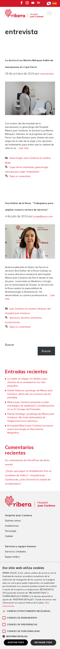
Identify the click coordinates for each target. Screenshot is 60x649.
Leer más (24, 148)
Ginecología (16, 157)
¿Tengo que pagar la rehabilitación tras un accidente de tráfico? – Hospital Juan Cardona (28, 475)
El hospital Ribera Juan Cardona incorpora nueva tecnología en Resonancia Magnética (30, 429)
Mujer (8, 162)
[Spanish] (55, 3)
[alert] (30, 605)
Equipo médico (12, 556)
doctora (25, 317)
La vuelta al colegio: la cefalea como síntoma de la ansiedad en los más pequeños (27, 382)
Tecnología (10, 531)
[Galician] (49, 3)
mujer (22, 171)
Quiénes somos (13, 520)
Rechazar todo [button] (43, 642)
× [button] (56, 566)
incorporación (12, 322)
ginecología (41, 167)
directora (15, 317)
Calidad (9, 536)
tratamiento (32, 171)
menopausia (11, 171)
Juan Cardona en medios (37, 157)
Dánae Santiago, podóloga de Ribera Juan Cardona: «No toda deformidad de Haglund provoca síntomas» (30, 417)
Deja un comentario (20, 176)
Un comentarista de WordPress (22, 460)
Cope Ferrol (16, 167)
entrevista (28, 167)
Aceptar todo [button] (16, 642)
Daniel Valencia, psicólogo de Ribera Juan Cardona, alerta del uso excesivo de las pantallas (30, 394)
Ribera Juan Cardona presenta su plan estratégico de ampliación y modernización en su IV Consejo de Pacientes (30, 406)
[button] (30, 636)
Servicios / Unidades (15, 551)
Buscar (9, 344)
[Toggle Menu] (49, 13)
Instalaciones (12, 525)
